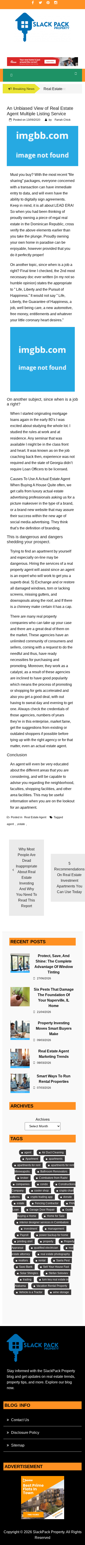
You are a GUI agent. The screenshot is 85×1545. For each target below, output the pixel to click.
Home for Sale (56, 1216)
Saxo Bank (25, 1266)
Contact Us (20, 1420)
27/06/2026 (43, 978)
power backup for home (53, 1235)
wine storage (61, 1292)
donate (67, 1197)
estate (21, 824)
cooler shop (41, 1190)
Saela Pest (63, 1260)
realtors (23, 1260)
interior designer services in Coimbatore (44, 1222)
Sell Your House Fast (56, 1266)
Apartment (31, 1158)
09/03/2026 (43, 1040)
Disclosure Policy (25, 1432)
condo (44, 1184)
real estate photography (55, 1254)
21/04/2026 (43, 1012)
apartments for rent (28, 1165)
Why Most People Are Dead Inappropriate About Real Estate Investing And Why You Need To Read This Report (26, 877)
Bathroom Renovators (53, 1171)
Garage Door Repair (42, 1209)
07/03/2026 (43, 1087)
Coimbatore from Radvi (53, 1177)
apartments (56, 1158)
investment (30, 1228)
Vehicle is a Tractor (30, 1292)
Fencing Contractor (46, 1203)
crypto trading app (41, 1197)
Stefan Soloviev (58, 1273)
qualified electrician (46, 1247)
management (56, 1228)
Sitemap (17, 1445)
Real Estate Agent (35, 817)
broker (24, 1177)
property (48, 1241)
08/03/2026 (43, 1062)
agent (10, 824)
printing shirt (24, 1241)
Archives (43, 1119)
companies (22, 1184)
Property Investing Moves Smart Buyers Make (54, 1028)
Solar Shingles (29, 1273)
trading (27, 1279)
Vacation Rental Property (51, 1285)
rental (42, 1260)
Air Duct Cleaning (53, 1152)
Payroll (24, 1235)
